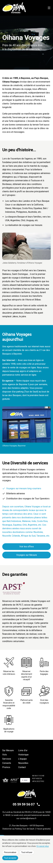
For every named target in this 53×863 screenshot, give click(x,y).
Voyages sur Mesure (26, 555)
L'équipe (22, 758)
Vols (4, 754)
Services (6, 758)
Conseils (6, 763)
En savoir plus (43, 846)
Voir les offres (26, 546)
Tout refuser (26, 852)
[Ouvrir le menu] (49, 8)
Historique (23, 754)
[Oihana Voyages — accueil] (14, 7)
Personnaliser (10, 852)
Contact (22, 767)
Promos (6, 767)
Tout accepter (10, 858)
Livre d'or (22, 750)
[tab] (26, 488)
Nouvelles (23, 763)
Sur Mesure (8, 750)
